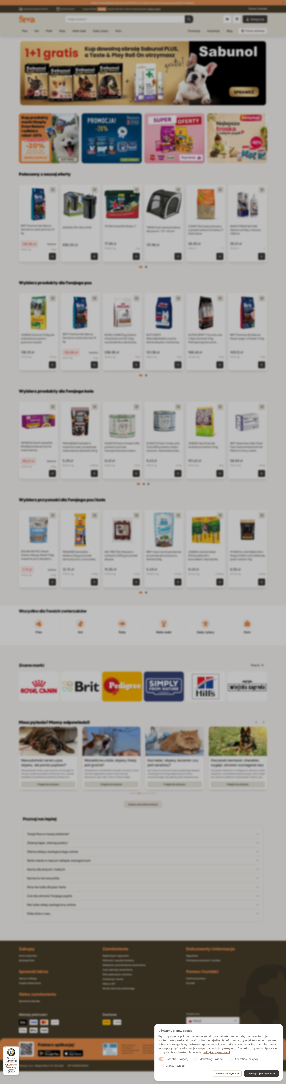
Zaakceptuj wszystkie (259, 1073)
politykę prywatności (216, 1052)
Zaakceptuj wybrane (227, 1073)
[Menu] (5, 1048)
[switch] (11, 1071)
